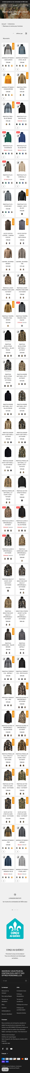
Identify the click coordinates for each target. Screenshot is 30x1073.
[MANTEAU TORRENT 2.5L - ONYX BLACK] (22, 662)
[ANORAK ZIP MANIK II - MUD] (8, 831)
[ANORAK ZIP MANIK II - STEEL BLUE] (22, 49)
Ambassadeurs (6, 1011)
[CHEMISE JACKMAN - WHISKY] (8, 253)
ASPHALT (9, 653)
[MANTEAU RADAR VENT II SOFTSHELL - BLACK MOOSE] (8, 452)
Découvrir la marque (5, 992)
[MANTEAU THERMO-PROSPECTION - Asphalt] (22, 307)
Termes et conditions (20, 1000)
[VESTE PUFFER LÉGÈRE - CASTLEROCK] (22, 224)
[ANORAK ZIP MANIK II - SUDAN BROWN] (8, 78)
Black (22, 500)
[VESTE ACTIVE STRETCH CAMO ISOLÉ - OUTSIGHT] (22, 803)
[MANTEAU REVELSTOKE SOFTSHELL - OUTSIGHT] (22, 335)
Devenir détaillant (7, 1014)
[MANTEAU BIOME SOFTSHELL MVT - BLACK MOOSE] (8, 395)
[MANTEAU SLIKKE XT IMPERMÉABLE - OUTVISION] (22, 689)
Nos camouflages (7, 996)
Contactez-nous (21, 991)
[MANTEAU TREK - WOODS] (22, 78)
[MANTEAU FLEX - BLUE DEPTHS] (22, 137)
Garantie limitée (21, 1013)
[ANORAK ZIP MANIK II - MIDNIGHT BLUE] (8, 860)
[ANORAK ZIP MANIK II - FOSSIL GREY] (22, 860)
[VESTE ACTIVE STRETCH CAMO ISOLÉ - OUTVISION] (8, 803)
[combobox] (8, 33)
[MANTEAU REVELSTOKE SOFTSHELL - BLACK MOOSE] (8, 335)
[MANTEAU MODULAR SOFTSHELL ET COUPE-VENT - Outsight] (8, 482)
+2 (17, 127)
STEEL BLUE (9, 65)
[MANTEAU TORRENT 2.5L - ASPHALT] (8, 662)
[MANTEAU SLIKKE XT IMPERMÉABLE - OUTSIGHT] (22, 717)
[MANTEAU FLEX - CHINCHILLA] (22, 166)
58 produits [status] (6, 38)
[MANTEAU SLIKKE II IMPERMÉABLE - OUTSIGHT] (8, 512)
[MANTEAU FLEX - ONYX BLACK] (22, 107)
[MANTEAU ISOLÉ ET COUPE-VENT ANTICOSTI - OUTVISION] (8, 570)
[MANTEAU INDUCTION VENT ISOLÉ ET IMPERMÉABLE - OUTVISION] (22, 570)
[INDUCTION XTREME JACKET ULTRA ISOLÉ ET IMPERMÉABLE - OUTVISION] (22, 602)
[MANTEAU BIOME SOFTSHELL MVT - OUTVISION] (22, 395)
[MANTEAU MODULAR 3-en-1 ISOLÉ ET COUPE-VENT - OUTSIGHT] (22, 745)
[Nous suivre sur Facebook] (3, 1049)
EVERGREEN (20, 124)
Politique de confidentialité (21, 1009)
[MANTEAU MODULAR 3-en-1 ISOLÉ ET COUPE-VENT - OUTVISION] (8, 745)
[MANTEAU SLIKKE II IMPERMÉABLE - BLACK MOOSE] (22, 512)
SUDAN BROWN (12, 65)
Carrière (4, 1007)
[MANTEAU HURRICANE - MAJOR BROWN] (8, 634)
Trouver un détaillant (5, 1000)
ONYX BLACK (17, 124)
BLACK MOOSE (5, 356)
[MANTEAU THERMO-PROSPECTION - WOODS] (8, 307)
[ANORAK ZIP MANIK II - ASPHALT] (22, 831)
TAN (9, 269)
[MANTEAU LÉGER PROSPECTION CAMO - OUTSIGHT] (8, 279)
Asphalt (22, 326)
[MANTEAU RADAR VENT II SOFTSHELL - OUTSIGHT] (8, 424)
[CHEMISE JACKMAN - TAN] (22, 253)
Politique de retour (22, 1004)
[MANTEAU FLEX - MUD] (8, 166)
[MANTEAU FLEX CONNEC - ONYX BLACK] (22, 195)
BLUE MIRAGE (23, 95)
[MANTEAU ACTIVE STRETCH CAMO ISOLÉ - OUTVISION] (8, 775)
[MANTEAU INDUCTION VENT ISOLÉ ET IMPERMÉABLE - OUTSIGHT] (8, 602)
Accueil (4, 24)
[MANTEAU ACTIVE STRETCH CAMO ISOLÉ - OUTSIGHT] (22, 775)
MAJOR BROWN (6, 653)
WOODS (20, 95)
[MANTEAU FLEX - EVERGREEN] (8, 137)
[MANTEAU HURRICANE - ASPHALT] (22, 634)
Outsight (23, 472)
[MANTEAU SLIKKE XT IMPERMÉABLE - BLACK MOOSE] (8, 717)
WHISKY (6, 269)
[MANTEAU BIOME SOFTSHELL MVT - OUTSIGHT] (22, 365)
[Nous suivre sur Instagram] (7, 1049)
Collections (11, 24)
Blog (3, 1004)
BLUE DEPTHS (23, 124)
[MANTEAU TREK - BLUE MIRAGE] (8, 107)
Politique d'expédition (20, 995)
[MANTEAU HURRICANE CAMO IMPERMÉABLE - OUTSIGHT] (22, 540)
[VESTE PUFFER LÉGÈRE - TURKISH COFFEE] (8, 224)
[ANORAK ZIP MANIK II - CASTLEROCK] (8, 49)
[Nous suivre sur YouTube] (11, 1049)
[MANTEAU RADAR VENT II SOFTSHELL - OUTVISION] (22, 424)
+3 (3, 69)
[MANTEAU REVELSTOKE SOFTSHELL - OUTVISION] (8, 365)
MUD (6, 65)
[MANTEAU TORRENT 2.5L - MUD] (8, 689)
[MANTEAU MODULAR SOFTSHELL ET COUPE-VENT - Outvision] (22, 452)
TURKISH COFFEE (6, 243)
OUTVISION (9, 297)
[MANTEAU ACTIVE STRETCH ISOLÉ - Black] (22, 482)
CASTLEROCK (3, 65)
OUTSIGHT (6, 297)
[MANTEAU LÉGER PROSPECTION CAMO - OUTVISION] (22, 279)
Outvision (20, 472)
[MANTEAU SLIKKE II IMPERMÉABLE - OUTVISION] (8, 540)
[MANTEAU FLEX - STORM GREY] (8, 195)
